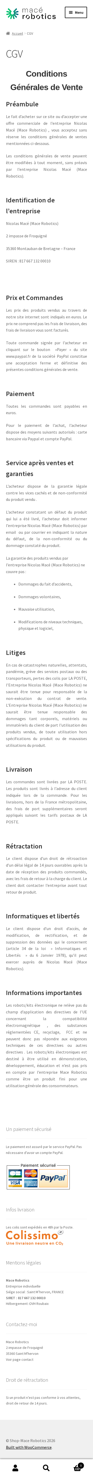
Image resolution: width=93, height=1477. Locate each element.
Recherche (46, 1468)
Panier (72, 1463)
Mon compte (15, 1468)
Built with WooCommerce (29, 1447)
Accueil (17, 33)
